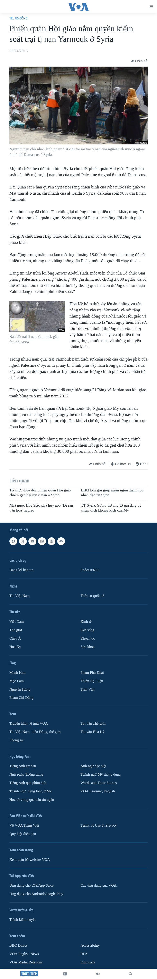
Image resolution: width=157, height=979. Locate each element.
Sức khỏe (87, 646)
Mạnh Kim (17, 672)
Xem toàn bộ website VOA (29, 859)
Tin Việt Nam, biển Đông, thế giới (35, 732)
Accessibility (90, 945)
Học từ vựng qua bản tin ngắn (31, 799)
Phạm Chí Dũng (21, 697)
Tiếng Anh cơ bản (22, 766)
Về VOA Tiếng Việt (24, 825)
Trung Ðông (18, 18)
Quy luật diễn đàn (22, 834)
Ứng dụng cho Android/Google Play (36, 894)
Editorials (88, 962)
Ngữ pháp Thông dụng (26, 774)
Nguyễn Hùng (19, 689)
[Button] (139, 61)
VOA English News (24, 954)
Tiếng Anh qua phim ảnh (27, 782)
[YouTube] (65, 974)
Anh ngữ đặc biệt (93, 766)
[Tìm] (130, 974)
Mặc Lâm (16, 681)
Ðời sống (87, 630)
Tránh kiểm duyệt (22, 919)
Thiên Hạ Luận (92, 681)
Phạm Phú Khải (92, 672)
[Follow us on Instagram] (42, 541)
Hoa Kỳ (15, 646)
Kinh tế (86, 621)
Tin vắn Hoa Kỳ (92, 732)
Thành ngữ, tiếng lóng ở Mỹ (30, 791)
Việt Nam (16, 621)
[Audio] (98, 974)
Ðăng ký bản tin (21, 570)
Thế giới (15, 630)
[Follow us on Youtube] (32, 541)
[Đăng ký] (61, 541)
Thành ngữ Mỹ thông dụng (101, 774)
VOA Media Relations (26, 962)
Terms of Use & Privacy (99, 825)
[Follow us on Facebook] (13, 541)
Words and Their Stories (99, 782)
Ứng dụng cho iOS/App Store (31, 885)
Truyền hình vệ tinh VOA (28, 723)
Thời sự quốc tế (92, 595)
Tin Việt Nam (19, 595)
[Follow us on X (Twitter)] (23, 541)
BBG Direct (18, 945)
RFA (84, 954)
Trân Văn (87, 689)
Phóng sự (16, 740)
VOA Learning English (98, 791)
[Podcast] (51, 541)
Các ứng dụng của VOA (99, 885)
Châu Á (15, 638)
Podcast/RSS (90, 570)
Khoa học (88, 638)
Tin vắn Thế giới (93, 723)
